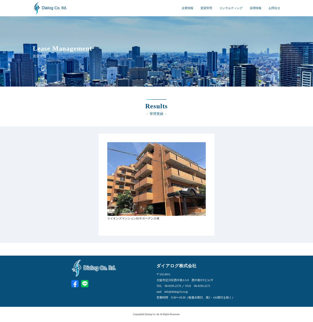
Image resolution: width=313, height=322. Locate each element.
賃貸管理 (206, 8)
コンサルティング (231, 8)
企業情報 (187, 8)
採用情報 (255, 8)
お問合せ (274, 8)
